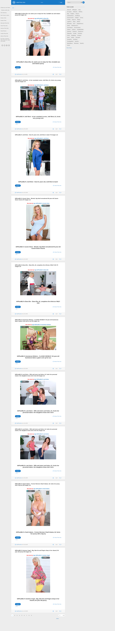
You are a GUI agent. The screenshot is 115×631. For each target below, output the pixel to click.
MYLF (74, 23)
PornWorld (80, 33)
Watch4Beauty (70, 43)
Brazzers (77, 13)
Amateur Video (3, 17)
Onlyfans (68, 29)
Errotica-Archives (70, 17)
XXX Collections (4, 12)
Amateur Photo (3, 20)
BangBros (72, 13)
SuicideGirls (69, 39)
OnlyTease (69, 31)
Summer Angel (46, 555)
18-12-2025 (26, 192)
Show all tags (69, 47)
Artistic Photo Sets (4, 25)
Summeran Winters (46, 324)
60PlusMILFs (40, 18)
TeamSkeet (75, 39)
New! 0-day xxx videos (5, 15)
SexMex (72, 37)
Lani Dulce (46, 379)
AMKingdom (74, 9)
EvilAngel (77, 17)
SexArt (68, 37)
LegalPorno (69, 21)
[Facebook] (6, 45)
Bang (68, 13)
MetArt (74, 21)
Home (42, 2)
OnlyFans (74, 29)
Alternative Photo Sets (5, 23)
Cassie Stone (46, 203)
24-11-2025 (26, 313)
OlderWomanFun (74, 25)
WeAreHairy (76, 43)
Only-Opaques (70, 27)
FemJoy (81, 17)
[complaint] (53, 74)
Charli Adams (46, 488)
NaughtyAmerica (80, 23)
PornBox (74, 33)
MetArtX (78, 21)
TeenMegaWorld (70, 41)
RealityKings (73, 35)
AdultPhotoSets (19, 74)
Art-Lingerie (69, 11)
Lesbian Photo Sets (4, 33)
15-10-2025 (26, 611)
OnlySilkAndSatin (80, 29)
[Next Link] (63, 615)
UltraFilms (77, 41)
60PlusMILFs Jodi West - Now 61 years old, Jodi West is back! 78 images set (36, 134)
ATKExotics (75, 11)
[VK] (2, 45)
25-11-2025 (26, 259)
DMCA (57, 618)
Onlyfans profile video (5, 10)
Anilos (79, 9)
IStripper (78, 19)
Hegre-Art (74, 19)
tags (35, 18)
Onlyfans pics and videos (5, 7)
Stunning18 (78, 37)
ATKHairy (80, 11)
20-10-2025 (26, 544)
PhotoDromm (80, 31)
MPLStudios (69, 23)
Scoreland (79, 35)
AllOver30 (69, 9)
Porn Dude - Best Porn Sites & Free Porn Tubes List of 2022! (5, 40)
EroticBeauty (77, 15)
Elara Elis (46, 18)
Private (68, 35)
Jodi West (46, 85)
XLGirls (68, 45)
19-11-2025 (26, 423)
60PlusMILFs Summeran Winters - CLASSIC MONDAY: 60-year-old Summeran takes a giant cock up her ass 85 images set (36, 320)
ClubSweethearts (70, 15)
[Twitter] (4, 45)
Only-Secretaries (77, 27)
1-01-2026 (25, 74)
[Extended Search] (81, 2)
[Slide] (38, 54)
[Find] (83, 2)
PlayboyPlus (69, 33)
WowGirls (82, 43)
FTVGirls (68, 19)
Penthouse (75, 31)
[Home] (13, 7)
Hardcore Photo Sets (5, 28)
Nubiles (68, 25)
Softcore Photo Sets (4, 36)
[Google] (9, 45)
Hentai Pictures (3, 30)
